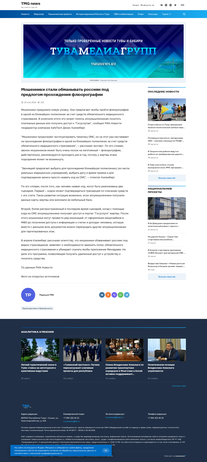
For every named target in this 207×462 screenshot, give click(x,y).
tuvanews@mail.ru (114, 417)
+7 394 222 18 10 (71, 418)
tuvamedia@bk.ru (71, 421)
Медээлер (39, 14)
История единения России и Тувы (92, 14)
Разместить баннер (108, 80)
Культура (153, 14)
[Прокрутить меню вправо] (170, 14)
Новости (25, 14)
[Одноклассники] (108, 295)
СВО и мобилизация (123, 14)
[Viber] (114, 295)
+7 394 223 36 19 (155, 418)
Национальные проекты (60, 14)
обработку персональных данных (78, 450)
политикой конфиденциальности (46, 453)
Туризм (165, 14)
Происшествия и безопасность (37, 308)
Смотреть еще (179, 386)
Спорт (141, 14)
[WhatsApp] (120, 295)
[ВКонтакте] (102, 295)
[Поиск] (184, 14)
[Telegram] (127, 295)
